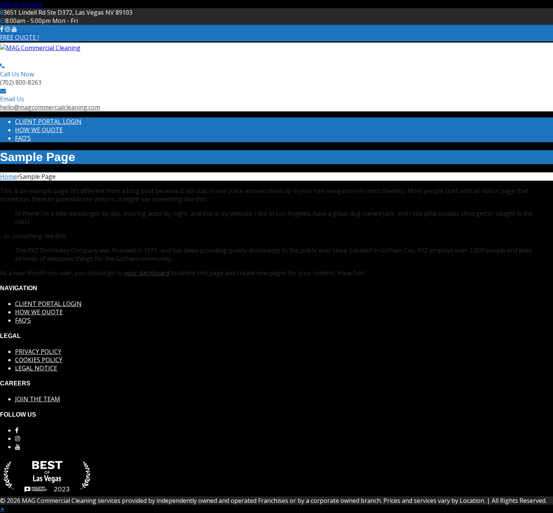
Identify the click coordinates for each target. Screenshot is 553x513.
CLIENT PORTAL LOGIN (48, 121)
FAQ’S (23, 138)
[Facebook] (1, 29)
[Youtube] (14, 29)
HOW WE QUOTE (39, 130)
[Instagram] (7, 29)
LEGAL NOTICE (36, 368)
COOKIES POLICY (38, 360)
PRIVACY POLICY (38, 351)
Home (8, 176)
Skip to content (21, 4)
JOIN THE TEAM (37, 399)
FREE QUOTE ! (19, 37)
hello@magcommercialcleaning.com (50, 107)
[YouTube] (17, 447)
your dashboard (146, 273)
